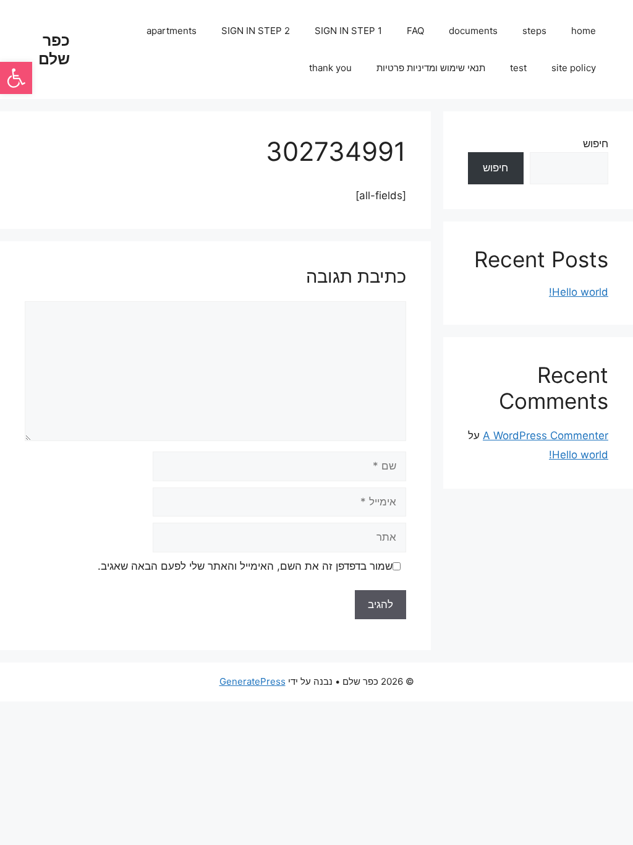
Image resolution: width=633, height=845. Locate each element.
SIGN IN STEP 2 (255, 30)
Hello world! (578, 292)
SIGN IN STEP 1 (348, 30)
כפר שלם (54, 49)
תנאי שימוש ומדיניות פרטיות (430, 68)
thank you (330, 68)
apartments (172, 30)
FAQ (415, 30)
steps (534, 30)
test (518, 68)
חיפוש (595, 143)
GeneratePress (252, 681)
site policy (573, 68)
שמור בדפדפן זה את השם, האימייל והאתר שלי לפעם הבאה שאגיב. (245, 566)
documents (473, 30)
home (583, 30)
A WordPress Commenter (545, 435)
